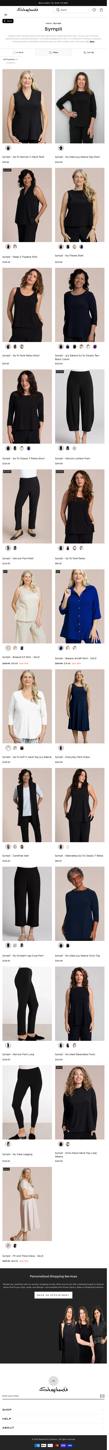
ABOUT (8, 1427)
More (92, 41)
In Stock (19, 52)
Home (49, 23)
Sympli (57, 23)
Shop (7, 1409)
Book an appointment (53, 1295)
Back (9, 20)
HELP (6, 1418)
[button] (6, 14)
